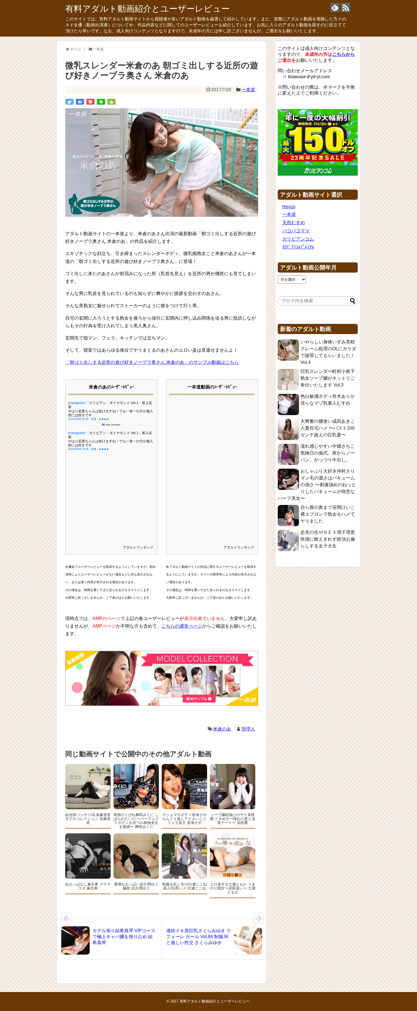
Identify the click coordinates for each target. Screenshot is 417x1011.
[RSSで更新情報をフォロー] (345, 7)
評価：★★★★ (100, 419)
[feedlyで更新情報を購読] (335, 7)
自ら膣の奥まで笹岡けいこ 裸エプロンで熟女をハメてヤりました (327, 514)
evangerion (77, 403)
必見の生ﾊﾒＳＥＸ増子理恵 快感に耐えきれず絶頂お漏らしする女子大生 (327, 539)
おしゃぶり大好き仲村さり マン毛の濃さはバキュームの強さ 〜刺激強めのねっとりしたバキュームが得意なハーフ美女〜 (317, 485)
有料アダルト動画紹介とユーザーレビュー (147, 8)
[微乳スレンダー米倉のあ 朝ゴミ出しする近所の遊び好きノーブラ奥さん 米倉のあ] (80, 102)
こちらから (343, 54)
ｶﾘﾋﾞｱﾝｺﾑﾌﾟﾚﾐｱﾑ (298, 247)
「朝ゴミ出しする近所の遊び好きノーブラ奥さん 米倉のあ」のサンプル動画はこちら (152, 362)
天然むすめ (293, 222)
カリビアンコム (298, 239)
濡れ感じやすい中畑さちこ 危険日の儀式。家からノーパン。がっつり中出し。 (327, 453)
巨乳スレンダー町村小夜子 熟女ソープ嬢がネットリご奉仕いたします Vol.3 (327, 378)
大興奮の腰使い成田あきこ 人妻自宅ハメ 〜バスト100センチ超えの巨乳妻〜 (327, 428)
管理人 (248, 729)
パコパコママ (295, 230)
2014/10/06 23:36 (78, 419)
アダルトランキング (138, 547)
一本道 (248, 89)
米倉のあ (222, 729)
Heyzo (288, 206)
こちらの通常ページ (181, 626)
